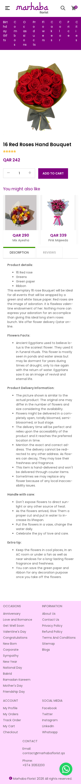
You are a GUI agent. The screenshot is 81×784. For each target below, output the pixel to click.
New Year (10, 661)
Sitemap (48, 643)
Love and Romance (17, 619)
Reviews (49, 252)
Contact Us (50, 619)
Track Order (12, 720)
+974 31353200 (33, 765)
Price (69, 29)
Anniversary (12, 613)
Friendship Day (14, 691)
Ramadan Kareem (16, 679)
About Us (49, 613)
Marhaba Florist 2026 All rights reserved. (42, 778)
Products (34, 33)
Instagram (50, 720)
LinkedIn (48, 726)
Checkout (10, 732)
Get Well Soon (13, 625)
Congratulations (15, 637)
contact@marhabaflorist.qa (43, 753)
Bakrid (7, 673)
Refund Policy (52, 631)
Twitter (47, 714)
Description (19, 252)
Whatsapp (50, 732)
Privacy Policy (52, 625)
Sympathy (11, 655)
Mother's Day (13, 685)
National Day (12, 667)
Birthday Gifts (5, 31)
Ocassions (25, 33)
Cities (77, 31)
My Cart (9, 726)
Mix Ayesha (21, 240)
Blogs (46, 649)
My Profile (10, 708)
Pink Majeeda (58, 240)
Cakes (52, 31)
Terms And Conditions (59, 637)
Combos (15, 33)
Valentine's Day (14, 631)
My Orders (10, 714)
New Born (10, 643)
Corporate (11, 649)
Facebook (49, 708)
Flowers (43, 31)
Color (60, 31)
